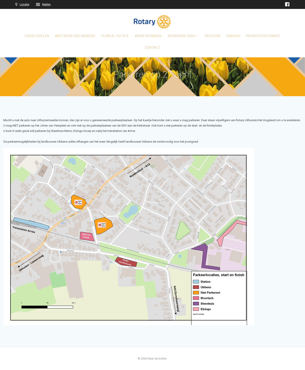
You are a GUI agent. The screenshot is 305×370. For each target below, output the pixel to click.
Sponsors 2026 (181, 36)
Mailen (46, 4)
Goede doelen (37, 36)
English (233, 36)
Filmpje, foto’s (115, 36)
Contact (153, 47)
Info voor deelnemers (75, 36)
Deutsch (212, 36)
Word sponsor (148, 36)
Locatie (24, 4)
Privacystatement (263, 36)
